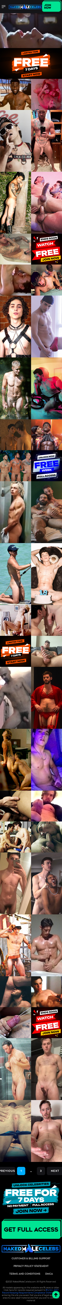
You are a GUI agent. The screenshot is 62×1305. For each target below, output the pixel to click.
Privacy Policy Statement (31, 1266)
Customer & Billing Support (31, 1258)
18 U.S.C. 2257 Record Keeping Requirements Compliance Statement (30, 1291)
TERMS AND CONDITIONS (24, 1273)
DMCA (49, 1273)
